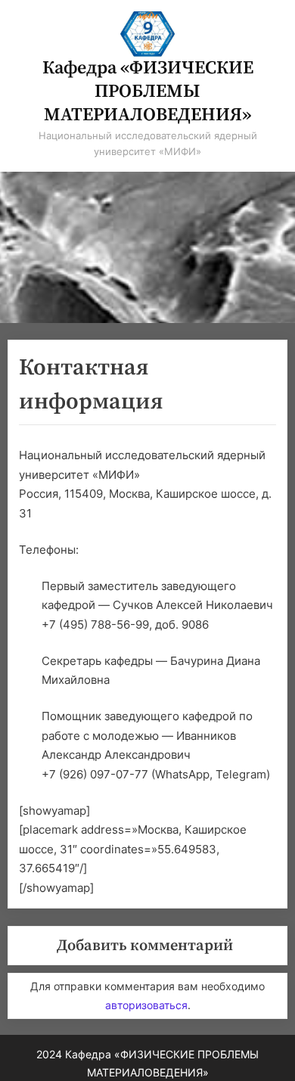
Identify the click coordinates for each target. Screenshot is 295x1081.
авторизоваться (146, 1005)
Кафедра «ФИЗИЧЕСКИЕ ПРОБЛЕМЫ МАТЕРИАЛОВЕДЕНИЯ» (147, 91)
